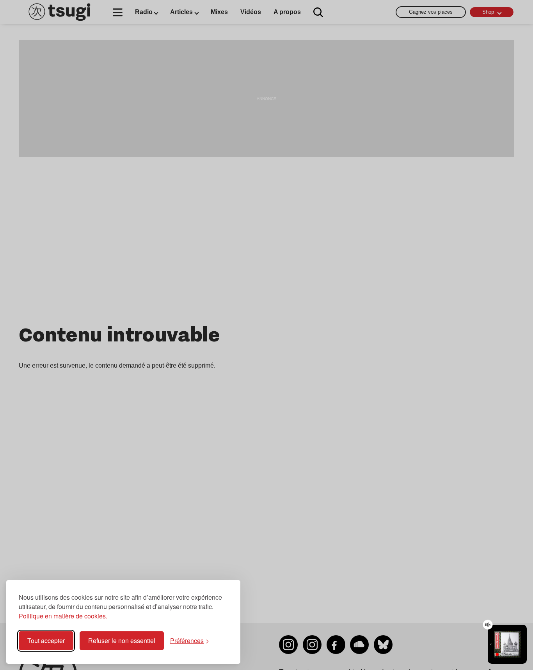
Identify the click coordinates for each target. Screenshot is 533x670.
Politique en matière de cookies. (63, 615)
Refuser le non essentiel (121, 640)
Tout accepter (46, 640)
